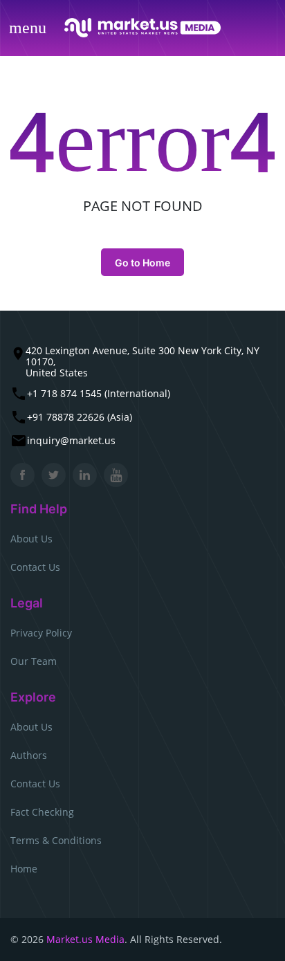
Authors (28, 755)
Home (23, 868)
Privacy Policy (41, 632)
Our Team (33, 661)
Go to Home (142, 262)
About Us (31, 538)
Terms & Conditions (56, 840)
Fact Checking (42, 811)
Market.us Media (85, 939)
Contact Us (35, 567)
